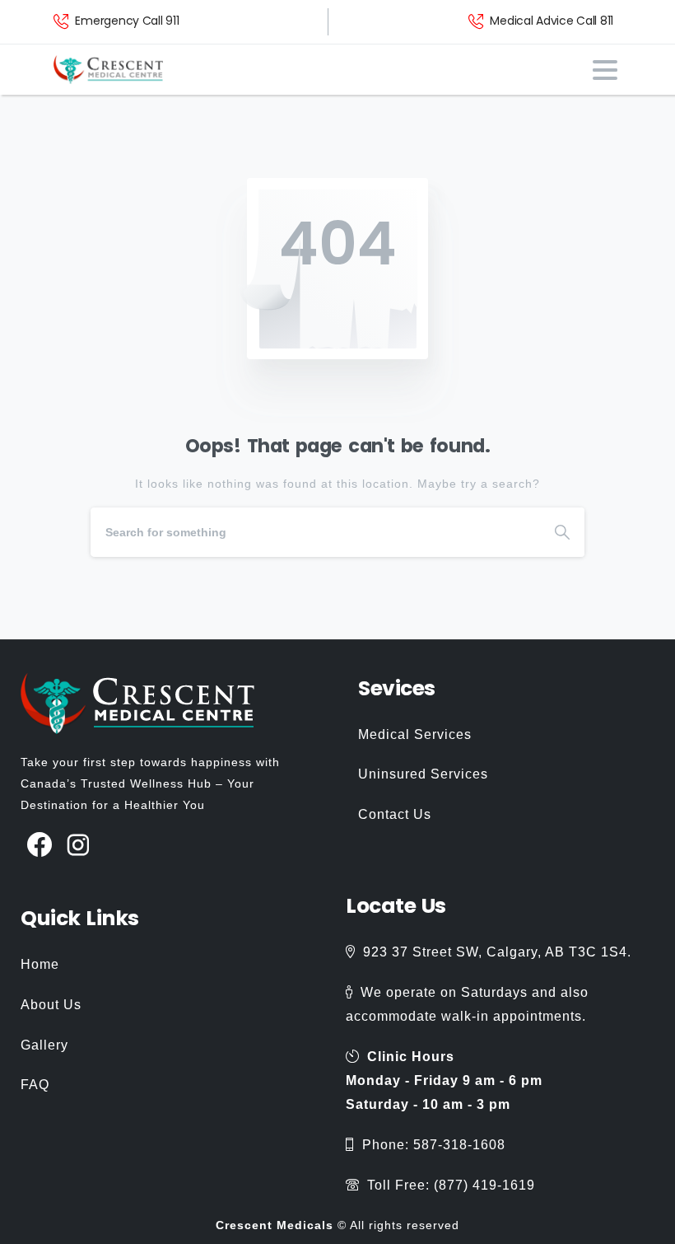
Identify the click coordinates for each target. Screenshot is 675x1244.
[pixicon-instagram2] (78, 845)
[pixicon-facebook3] (40, 845)
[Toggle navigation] (605, 70)
